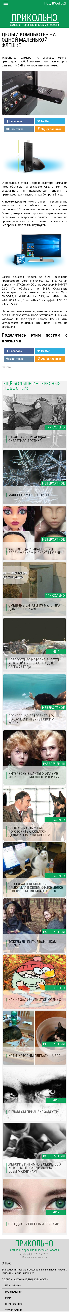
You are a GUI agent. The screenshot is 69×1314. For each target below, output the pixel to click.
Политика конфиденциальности (25, 1279)
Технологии (13, 1310)
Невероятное (14, 1304)
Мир (8, 1297)
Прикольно (13, 1285)
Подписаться (55, 3)
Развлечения (13, 1291)
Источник (6, 367)
